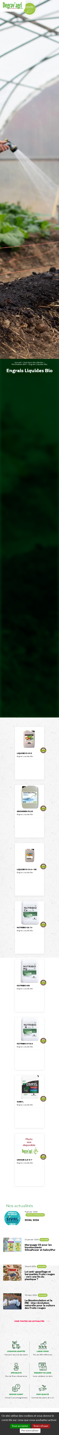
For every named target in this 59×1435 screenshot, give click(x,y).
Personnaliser (30, 1430)
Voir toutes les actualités (29, 1321)
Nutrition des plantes (33, 362)
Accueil (17, 362)
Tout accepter (20, 1426)
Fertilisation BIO (19, 364)
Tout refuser (41, 1426)
